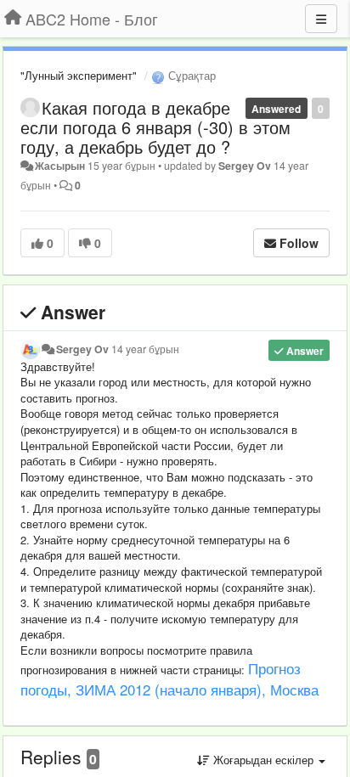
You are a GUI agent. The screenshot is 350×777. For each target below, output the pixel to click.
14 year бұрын (145, 349)
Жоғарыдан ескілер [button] (263, 760)
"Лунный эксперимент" (78, 75)
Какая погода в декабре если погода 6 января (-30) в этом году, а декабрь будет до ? (155, 127)
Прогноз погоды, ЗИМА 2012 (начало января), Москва (169, 678)
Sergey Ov (244, 165)
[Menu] (321, 18)
